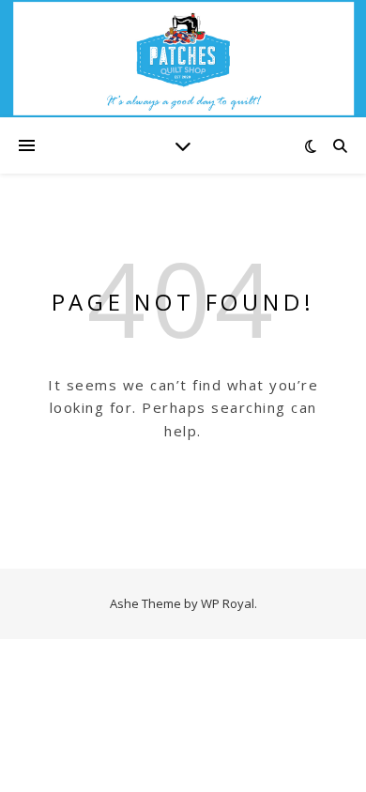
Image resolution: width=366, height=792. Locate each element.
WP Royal (227, 603)
